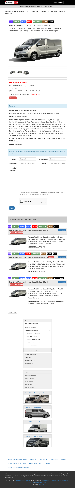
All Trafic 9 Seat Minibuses (33, 333)
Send (11, 208)
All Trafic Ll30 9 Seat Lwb (34, 343)
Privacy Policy (46, 480)
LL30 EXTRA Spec (33, 350)
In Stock (45, 482)
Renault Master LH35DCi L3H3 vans (39, 463)
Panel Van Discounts (29, 387)
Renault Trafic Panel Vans (33, 436)
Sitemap (53, 480)
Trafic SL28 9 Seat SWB (33, 336)
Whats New (38, 482)
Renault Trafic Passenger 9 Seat (35, 393)
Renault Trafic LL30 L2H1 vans (17, 463)
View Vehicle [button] (62, 230)
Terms (59, 480)
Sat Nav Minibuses (29, 381)
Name (14, 159)
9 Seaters (27, 372)
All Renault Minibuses (30, 327)
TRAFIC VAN (32, 7)
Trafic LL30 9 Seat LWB (33, 340)
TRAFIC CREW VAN (42, 7)
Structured (41, 484)
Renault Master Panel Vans (34, 422)
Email (44, 163)
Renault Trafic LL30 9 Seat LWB (39, 459)
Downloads (65, 480)
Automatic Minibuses (29, 378)
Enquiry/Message (13, 169)
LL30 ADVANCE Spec (33, 346)
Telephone (13, 163)
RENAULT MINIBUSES (31, 324)
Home (26, 320)
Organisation (43, 159)
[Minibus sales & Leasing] (12, 2)
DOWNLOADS (28, 367)
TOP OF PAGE (12, 312)
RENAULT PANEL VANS (30, 354)
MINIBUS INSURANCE (30, 360)
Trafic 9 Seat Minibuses (31, 330)
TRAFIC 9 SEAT (24, 7)
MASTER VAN (51, 7)
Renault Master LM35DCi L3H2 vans (18, 467)
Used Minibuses (28, 384)
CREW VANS (28, 357)
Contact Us (31, 482)
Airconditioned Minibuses (30, 375)
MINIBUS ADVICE (29, 363)
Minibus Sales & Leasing (23, 480)
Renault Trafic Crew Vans (33, 407)
